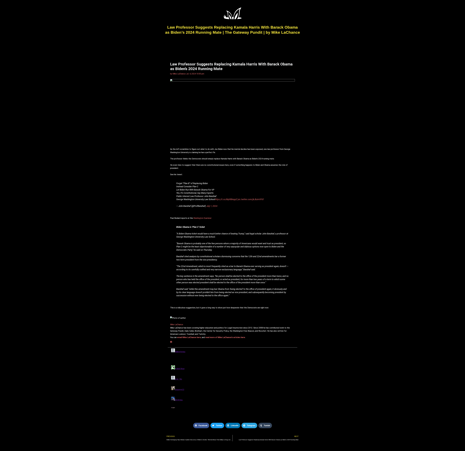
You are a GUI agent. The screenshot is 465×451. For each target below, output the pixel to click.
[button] (201, 425)
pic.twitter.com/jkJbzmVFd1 (251, 199)
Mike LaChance (176, 324)
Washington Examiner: (202, 218)
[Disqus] (232, 377)
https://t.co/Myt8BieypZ (226, 199)
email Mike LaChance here (189, 337)
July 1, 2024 (211, 206)
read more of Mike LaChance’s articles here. (225, 337)
